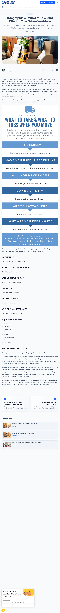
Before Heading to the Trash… (15, 348)
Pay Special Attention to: (13, 319)
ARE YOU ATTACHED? (11, 299)
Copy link (47, 70)
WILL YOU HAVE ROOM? (13, 278)
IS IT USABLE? (8, 257)
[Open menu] (57, 2)
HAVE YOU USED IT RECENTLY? (16, 267)
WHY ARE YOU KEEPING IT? (14, 309)
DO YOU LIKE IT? (9, 288)
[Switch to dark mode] (37, 2)
